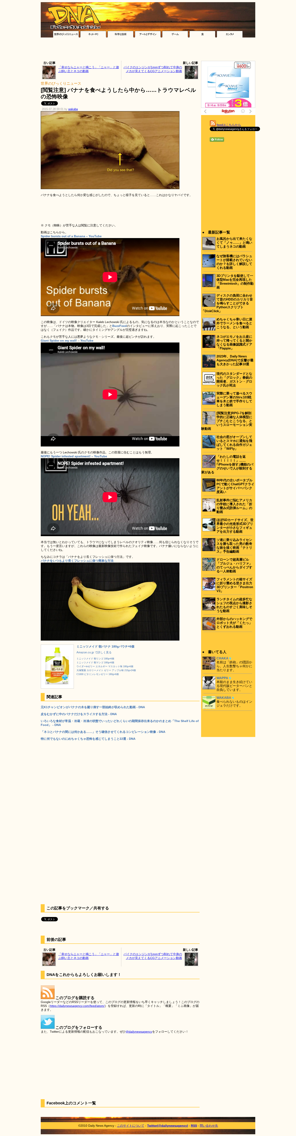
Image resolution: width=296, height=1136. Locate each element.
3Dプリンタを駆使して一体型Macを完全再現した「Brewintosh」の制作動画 (235, 281)
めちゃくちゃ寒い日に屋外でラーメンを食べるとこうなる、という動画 (234, 323)
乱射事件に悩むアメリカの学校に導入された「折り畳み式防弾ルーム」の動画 (234, 506)
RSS (194, 1125)
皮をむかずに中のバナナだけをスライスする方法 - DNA (79, 714)
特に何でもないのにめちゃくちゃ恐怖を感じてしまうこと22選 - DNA (88, 738)
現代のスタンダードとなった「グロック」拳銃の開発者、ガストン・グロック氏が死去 (234, 379)
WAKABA (223, 697)
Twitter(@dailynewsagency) (167, 1125)
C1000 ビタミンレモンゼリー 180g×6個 (97, 674)
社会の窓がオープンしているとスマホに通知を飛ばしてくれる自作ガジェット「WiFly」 (234, 442)
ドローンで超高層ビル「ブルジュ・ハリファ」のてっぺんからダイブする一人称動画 (234, 565)
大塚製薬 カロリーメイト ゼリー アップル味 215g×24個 (106, 670)
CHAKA (222, 658)
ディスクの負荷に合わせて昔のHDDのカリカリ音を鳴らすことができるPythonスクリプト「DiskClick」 (227, 303)
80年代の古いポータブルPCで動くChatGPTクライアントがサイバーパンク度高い (235, 486)
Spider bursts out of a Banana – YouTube (71, 236)
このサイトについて (130, 1125)
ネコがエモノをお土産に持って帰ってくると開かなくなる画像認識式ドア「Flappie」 (234, 342)
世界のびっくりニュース (61, 83)
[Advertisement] (148, 50)
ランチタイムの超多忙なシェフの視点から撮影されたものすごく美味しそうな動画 (234, 605)
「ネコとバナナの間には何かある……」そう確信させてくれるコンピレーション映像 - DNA (103, 732)
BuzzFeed (119, 326)
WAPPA (222, 678)
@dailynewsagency (139, 1031)
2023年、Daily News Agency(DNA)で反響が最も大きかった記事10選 (235, 360)
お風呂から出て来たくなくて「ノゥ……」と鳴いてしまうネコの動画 (234, 242)
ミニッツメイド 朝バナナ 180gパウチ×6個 (105, 646)
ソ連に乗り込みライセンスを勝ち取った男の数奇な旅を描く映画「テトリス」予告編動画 (234, 545)
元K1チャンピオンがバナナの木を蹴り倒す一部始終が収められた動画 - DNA (93, 707)
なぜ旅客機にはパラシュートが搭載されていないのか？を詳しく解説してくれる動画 (234, 261)
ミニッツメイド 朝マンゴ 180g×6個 (95, 662)
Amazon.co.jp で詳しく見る (94, 652)
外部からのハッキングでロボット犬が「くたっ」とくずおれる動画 (234, 622)
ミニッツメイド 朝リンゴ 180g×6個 (95, 658)
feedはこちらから (229, 125)
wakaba (73, 109)
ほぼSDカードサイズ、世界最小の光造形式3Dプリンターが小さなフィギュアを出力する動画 (235, 525)
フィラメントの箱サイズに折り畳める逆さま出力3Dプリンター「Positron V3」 (234, 585)
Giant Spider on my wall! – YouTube (67, 340)
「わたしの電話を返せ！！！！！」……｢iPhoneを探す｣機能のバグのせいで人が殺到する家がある (227, 464)
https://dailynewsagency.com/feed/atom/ (77, 1006)
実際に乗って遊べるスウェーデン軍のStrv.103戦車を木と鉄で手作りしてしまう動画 (234, 399)
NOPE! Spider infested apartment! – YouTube (74, 456)
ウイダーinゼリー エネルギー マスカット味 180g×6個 (104, 666)
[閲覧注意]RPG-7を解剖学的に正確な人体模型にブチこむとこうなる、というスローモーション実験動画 (226, 420)
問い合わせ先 (209, 1125)
